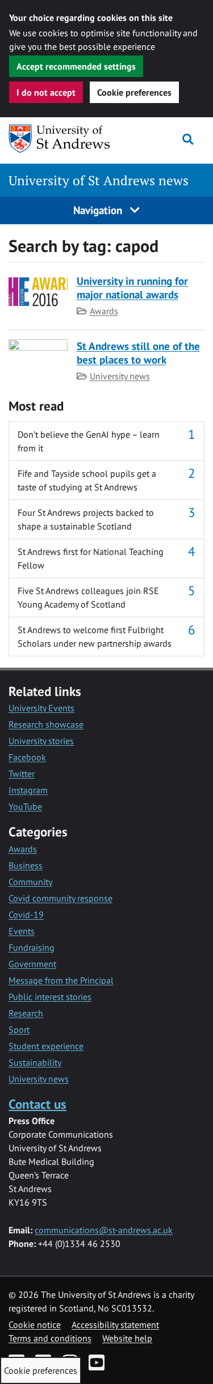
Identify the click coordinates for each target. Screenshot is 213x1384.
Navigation (99, 210)
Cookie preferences (134, 92)
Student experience (46, 1046)
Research (26, 1013)
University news (120, 376)
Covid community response (60, 898)
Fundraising (32, 947)
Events (22, 931)
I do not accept (46, 92)
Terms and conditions (50, 1338)
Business (26, 865)
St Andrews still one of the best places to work (138, 352)
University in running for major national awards (132, 287)
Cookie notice (35, 1324)
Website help (127, 1338)
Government (32, 963)
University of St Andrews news (99, 180)
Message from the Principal (61, 980)
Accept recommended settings (76, 66)
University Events (41, 708)
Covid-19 (26, 914)
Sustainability (35, 1062)
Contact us (37, 1104)
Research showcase (46, 724)
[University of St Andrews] (62, 139)
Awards (104, 311)
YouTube (25, 806)
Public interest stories (50, 996)
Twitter (22, 773)
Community (30, 881)
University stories (41, 740)
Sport (19, 1029)
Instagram (28, 790)
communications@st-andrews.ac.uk (104, 1230)
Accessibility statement (115, 1324)
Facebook (27, 757)
